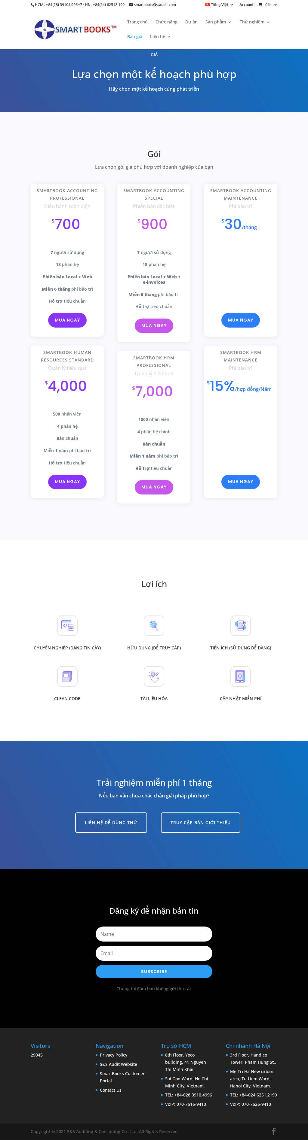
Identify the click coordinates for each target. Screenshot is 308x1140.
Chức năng (166, 22)
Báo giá (134, 37)
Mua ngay (67, 320)
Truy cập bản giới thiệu (201, 822)
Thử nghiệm (252, 22)
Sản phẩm (215, 22)
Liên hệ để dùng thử (111, 822)
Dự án (191, 22)
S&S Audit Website (118, 1064)
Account (246, 5)
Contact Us (111, 1090)
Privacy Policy (113, 1055)
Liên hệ (157, 37)
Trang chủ (137, 22)
